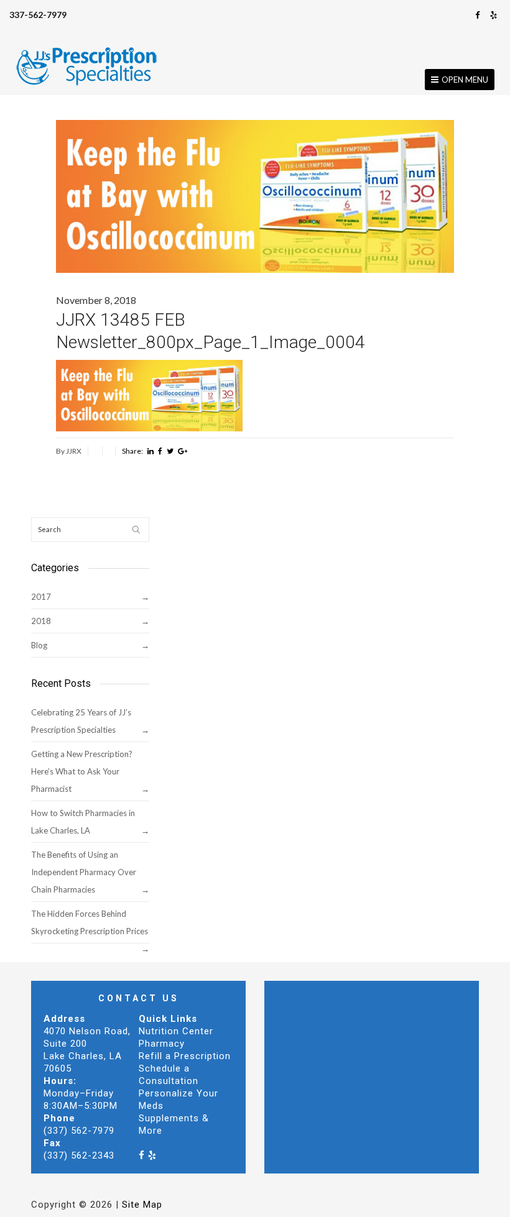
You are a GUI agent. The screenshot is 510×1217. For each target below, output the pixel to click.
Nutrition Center (176, 1031)
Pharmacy (162, 1043)
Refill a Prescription (185, 1056)
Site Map (142, 1204)
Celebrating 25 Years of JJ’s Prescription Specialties (81, 721)
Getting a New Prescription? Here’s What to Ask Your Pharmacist (81, 771)
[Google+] (182, 451)
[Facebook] (478, 15)
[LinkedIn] (150, 451)
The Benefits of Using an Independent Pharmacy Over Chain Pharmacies (83, 872)
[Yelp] (493, 15)
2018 (41, 621)
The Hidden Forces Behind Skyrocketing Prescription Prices (89, 922)
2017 (41, 597)
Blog (39, 645)
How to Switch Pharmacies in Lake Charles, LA (83, 821)
